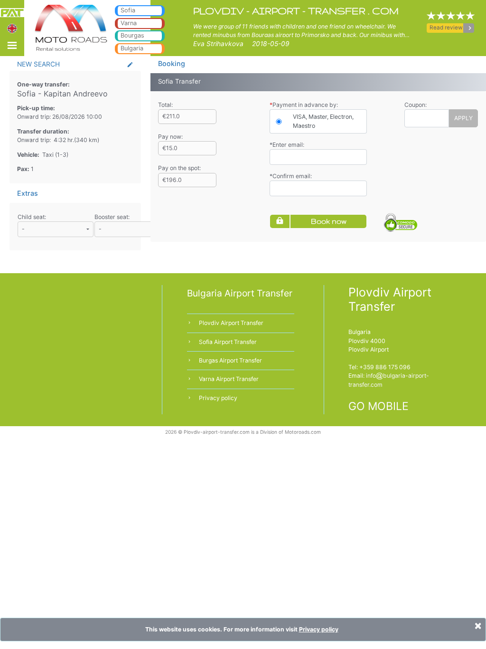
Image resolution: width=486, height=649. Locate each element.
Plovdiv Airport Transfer (231, 322)
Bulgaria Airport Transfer (239, 293)
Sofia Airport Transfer (228, 341)
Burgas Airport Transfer (230, 360)
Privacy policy (218, 397)
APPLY (463, 118)
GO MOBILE (378, 406)
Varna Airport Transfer (229, 378)
